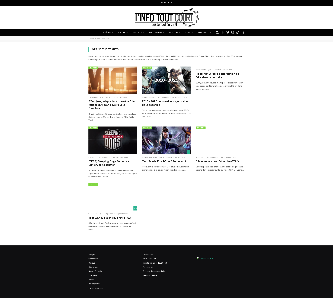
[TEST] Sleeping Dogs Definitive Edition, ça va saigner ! (108, 163)
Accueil (91, 39)
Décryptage (93, 267)
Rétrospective (94, 284)
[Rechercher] (217, 32)
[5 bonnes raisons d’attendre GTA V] (220, 140)
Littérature (155, 32)
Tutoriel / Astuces (96, 288)
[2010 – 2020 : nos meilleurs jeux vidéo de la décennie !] (166, 80)
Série (187, 32)
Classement (93, 259)
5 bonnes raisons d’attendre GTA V (217, 161)
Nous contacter (149, 259)
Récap (91, 280)
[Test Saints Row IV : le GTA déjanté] (166, 140)
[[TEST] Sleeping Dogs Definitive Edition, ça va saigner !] (112, 140)
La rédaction (148, 255)
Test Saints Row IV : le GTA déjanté (164, 161)
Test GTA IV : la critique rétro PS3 (109, 217)
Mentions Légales (150, 275)
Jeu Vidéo (137, 32)
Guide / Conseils (95, 271)
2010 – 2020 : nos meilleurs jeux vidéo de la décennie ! (165, 103)
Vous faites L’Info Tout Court (155, 263)
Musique (173, 32)
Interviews (92, 275)
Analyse (91, 255)
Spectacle (203, 32)
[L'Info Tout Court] (166, 17)
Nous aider (166, 3)
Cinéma (121, 32)
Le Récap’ (106, 32)
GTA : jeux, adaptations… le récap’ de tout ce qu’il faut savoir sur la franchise (111, 105)
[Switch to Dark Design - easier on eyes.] (243, 32)
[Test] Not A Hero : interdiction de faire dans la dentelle (217, 75)
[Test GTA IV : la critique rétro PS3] (112, 197)
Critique (91, 263)
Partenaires (148, 267)
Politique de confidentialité (154, 271)
